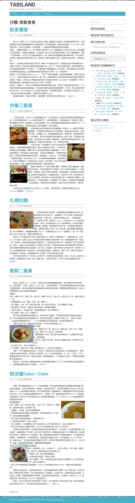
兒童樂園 (108, 103)
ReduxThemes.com (56, 500)
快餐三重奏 (21, 105)
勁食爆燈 (19, 29)
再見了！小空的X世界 (114, 98)
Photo (24, 14)
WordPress (24, 500)
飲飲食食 (26, 35)
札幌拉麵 (19, 200)
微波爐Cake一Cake (29, 374)
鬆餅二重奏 (21, 270)
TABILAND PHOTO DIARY (105, 128)
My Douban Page (101, 125)
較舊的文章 (14, 492)
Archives (47, 14)
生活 (21, 35)
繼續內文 (71, 96)
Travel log (35, 14)
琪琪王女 (98, 131)
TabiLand (22, 4)
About (14, 14)
